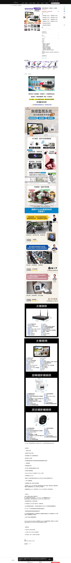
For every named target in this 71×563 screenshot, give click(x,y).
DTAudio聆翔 (43, 36)
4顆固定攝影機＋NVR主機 (54, 15)
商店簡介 (29, 561)
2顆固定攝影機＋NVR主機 (46, 15)
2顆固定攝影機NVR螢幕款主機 (46, 23)
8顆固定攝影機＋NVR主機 (54, 17)
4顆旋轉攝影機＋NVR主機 (54, 19)
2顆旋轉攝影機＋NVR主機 (46, 19)
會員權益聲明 (40, 562)
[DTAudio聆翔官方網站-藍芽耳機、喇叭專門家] (15, 2)
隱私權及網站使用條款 (30, 562)
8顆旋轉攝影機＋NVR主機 (54, 21)
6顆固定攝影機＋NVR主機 (46, 17)
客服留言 (40, 561)
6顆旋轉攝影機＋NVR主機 (46, 21)
